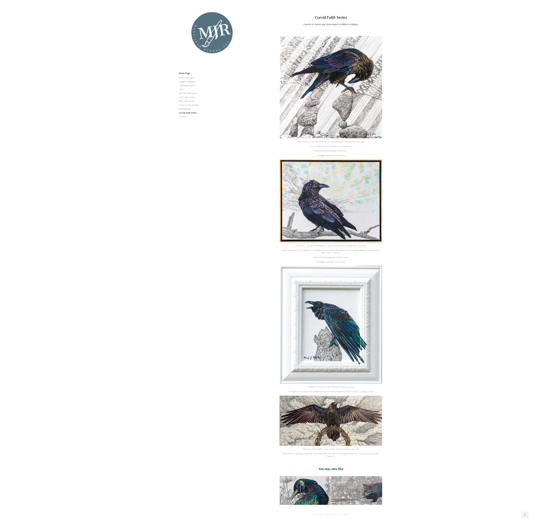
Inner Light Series (187, 97)
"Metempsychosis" (187, 85)
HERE (322, 155)
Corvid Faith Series (188, 112)
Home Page (184, 73)
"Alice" (182, 89)
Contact (182, 116)
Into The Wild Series (188, 93)
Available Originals (187, 81)
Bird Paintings (185, 108)
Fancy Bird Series (186, 101)
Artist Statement (186, 77)
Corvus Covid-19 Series (189, 105)
